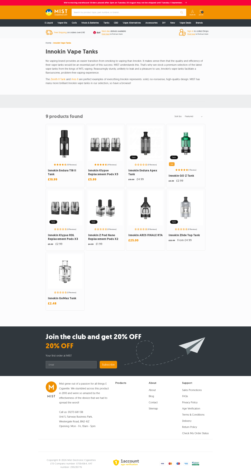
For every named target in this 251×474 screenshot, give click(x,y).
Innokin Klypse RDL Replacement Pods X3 (63, 237)
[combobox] (129, 12)
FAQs (185, 396)
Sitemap (153, 408)
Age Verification (191, 408)
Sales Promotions (192, 390)
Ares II (74, 79)
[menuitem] (49, 23)
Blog (151, 396)
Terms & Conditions (193, 414)
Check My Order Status (195, 433)
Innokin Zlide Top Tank (184, 235)
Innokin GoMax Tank (62, 298)
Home (48, 43)
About (152, 390)
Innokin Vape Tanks (62, 43)
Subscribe (108, 364)
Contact (153, 402)
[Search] (182, 12)
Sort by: (178, 116)
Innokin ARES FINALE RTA (145, 235)
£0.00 (201, 15)
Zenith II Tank (58, 79)
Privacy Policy (190, 402)
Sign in (192, 15)
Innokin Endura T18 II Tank (62, 172)
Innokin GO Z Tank (181, 176)
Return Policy (189, 427)
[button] (201, 11)
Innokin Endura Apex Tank (142, 172)
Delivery (186, 420)
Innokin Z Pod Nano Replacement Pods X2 (103, 237)
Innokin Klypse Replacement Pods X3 (103, 172)
